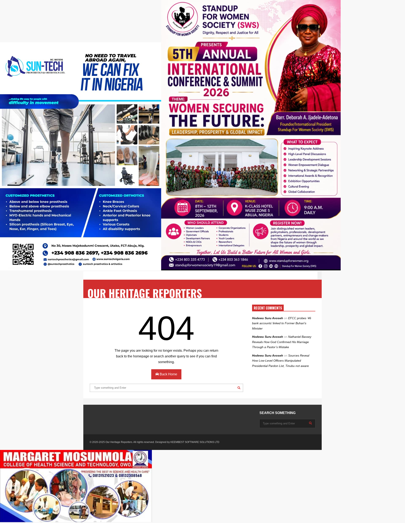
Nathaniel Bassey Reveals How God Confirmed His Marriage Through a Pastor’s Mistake (281, 342)
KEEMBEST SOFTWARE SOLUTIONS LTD (194, 442)
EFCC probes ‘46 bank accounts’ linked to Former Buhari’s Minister (281, 323)
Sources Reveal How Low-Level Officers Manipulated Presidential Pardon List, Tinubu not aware (280, 361)
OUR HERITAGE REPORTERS (145, 293)
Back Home (168, 374)
